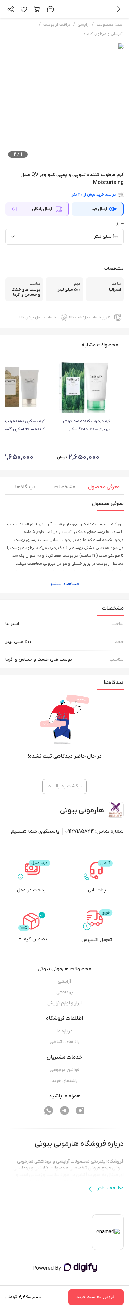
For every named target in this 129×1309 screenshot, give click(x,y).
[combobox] (64, 237)
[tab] (104, 488)
